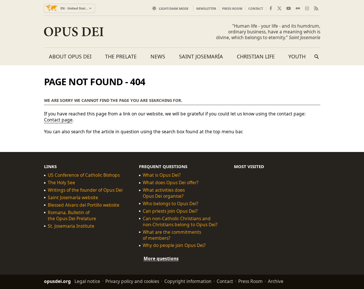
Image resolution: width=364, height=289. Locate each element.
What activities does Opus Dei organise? (164, 193)
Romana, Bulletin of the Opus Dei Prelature (72, 216)
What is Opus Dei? (162, 175)
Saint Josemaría (201, 56)
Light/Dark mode (173, 8)
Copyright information (187, 281)
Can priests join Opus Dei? (170, 211)
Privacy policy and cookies (132, 281)
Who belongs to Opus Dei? (170, 204)
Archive (275, 281)
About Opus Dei (70, 56)
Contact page (58, 120)
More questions (161, 258)
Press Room (232, 8)
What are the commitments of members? (172, 235)
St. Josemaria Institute (71, 226)
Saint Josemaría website (73, 198)
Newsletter (206, 8)
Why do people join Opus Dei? (174, 245)
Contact (255, 8)
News (157, 56)
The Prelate (121, 56)
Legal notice (87, 281)
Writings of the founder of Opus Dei (85, 190)
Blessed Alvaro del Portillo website (83, 205)
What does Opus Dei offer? (171, 183)
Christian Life (256, 56)
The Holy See (61, 183)
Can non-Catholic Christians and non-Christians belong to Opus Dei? (180, 221)
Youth (297, 56)
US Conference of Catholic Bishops (84, 175)
